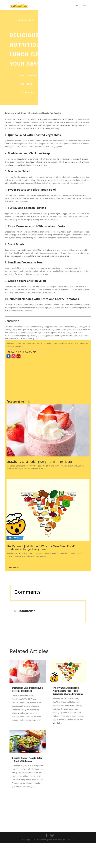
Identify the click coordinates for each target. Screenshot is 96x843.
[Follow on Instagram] (14, 356)
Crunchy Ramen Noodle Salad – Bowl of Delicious (27, 759)
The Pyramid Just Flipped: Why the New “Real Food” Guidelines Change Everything (40, 547)
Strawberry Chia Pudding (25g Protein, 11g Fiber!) (39, 462)
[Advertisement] (48, 379)
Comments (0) (28, 92)
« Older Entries (12, 567)
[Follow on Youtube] (18, 356)
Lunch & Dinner (25, 20)
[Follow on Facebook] (8, 356)
